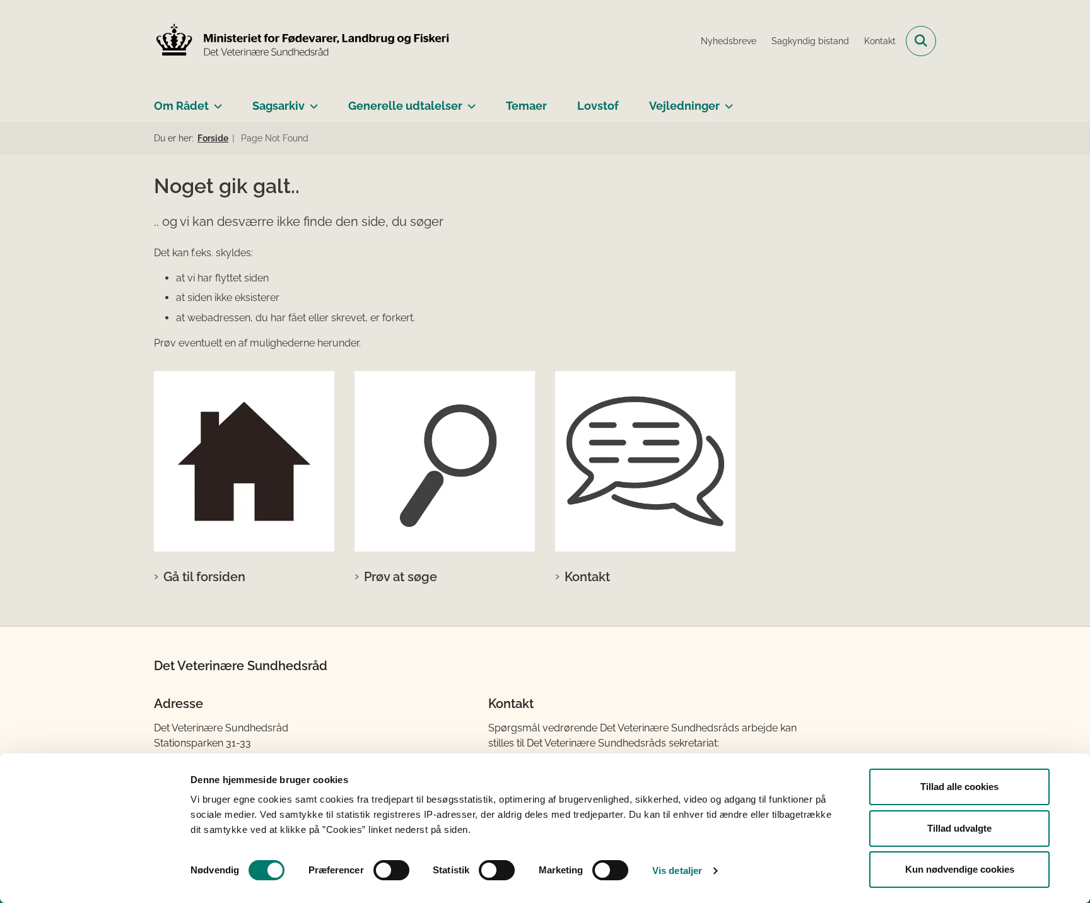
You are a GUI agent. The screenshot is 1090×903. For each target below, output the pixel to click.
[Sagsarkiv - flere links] (311, 101)
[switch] (391, 870)
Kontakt (587, 576)
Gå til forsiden (204, 576)
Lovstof (598, 105)
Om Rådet (181, 105)
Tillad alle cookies (959, 786)
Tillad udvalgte (959, 828)
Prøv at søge (400, 576)
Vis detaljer (677, 870)
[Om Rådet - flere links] (215, 101)
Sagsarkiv (278, 105)
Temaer (526, 105)
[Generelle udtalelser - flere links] (469, 101)
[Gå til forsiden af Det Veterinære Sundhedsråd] (302, 41)
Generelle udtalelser (405, 105)
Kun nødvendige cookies (959, 869)
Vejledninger (684, 105)
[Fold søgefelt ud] (921, 41)
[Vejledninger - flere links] (726, 101)
